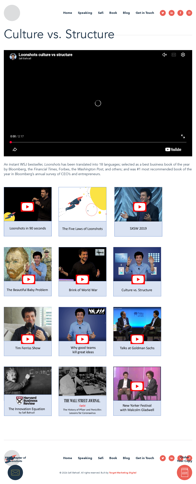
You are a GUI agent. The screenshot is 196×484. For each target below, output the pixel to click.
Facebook (180, 13)
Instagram (189, 13)
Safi (101, 13)
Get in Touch (145, 13)
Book (113, 13)
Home (67, 13)
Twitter (163, 13)
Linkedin (172, 13)
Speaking (85, 13)
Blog (126, 13)
